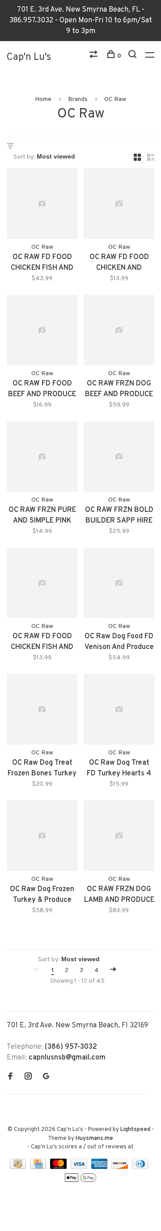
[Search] (133, 56)
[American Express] (100, 1167)
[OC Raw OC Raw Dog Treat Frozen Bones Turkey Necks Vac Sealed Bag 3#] (42, 711)
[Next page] (113, 970)
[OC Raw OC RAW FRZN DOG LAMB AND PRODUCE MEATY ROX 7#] (119, 837)
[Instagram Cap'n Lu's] (28, 1077)
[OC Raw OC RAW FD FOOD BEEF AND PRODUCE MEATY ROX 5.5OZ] (42, 332)
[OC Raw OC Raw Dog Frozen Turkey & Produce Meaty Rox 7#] (42, 837)
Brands (78, 99)
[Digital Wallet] (80, 1181)
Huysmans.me (94, 1138)
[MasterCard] (59, 1167)
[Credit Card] (39, 1167)
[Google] (46, 1077)
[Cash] (19, 1167)
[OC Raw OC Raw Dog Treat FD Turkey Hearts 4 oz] (119, 711)
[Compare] (94, 56)
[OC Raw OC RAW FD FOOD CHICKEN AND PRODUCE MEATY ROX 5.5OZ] (119, 205)
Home (43, 99)
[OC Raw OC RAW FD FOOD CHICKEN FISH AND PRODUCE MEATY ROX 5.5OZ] (42, 585)
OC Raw (115, 99)
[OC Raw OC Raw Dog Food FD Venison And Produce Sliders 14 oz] (119, 585)
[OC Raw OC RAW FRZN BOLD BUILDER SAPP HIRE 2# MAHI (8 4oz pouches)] (119, 458)
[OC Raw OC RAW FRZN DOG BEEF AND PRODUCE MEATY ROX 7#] (119, 332)
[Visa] (80, 1167)
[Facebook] (10, 1077)
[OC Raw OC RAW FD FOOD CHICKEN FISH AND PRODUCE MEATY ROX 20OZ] (42, 205)
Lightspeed (135, 1129)
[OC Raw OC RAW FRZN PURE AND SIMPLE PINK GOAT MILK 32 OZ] (42, 458)
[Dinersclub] (140, 1167)
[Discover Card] (120, 1167)
